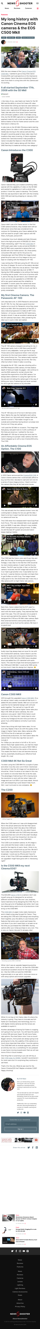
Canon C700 (15, 895)
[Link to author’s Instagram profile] (21, 1112)
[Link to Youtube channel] (24, 1251)
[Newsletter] (38, 3)
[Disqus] (20, 1182)
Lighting (20, 1285)
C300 (3, 37)
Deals (17, 1227)
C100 (18, 37)
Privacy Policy (20, 1306)
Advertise (20, 1303)
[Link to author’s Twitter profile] (18, 1112)
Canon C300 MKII (27, 698)
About (20, 1300)
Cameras (28, 8)
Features (4, 15)
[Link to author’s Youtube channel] (24, 1112)
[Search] (2, 3)
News (7, 8)
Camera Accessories (20, 1292)
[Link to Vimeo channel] (27, 1251)
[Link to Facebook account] (16, 1251)
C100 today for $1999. (13, 1058)
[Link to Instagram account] (20, 1251)
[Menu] (38, 8)
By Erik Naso (21, 1079)
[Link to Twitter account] (12, 1251)
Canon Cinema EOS (28, 37)
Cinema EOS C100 (29, 475)
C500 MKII (29, 244)
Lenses (20, 1281)
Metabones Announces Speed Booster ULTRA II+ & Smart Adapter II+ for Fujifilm (26, 1219)
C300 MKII (11, 37)
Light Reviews (20, 1288)
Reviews (17, 8)
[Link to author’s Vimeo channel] (28, 1112)
